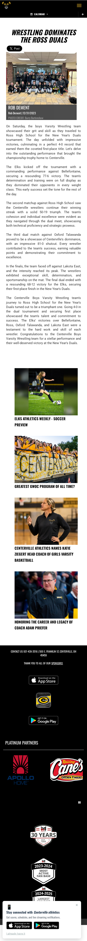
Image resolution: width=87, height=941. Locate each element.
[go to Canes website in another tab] (66, 770)
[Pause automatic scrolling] (79, 802)
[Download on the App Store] (19, 925)
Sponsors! (57, 663)
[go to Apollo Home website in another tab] (20, 770)
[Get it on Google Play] (46, 925)
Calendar (39, 14)
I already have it (15, 933)
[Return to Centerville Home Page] (6, 5)
